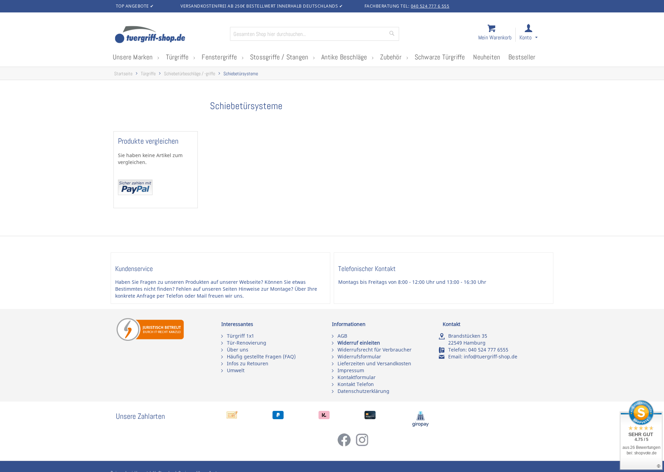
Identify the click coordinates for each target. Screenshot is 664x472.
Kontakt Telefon (356, 384)
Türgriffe (148, 74)
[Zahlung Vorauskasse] (232, 417)
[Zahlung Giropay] (420, 425)
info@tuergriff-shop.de (490, 356)
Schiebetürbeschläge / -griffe (189, 74)
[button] (535, 35)
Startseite (123, 74)
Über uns (237, 349)
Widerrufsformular (359, 356)
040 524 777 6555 (488, 349)
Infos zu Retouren (247, 363)
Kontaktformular (357, 377)
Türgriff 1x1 (240, 336)
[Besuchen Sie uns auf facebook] (346, 445)
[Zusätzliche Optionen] (135, 193)
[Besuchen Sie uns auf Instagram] (362, 445)
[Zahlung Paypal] (278, 417)
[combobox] (314, 34)
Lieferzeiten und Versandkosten (374, 363)
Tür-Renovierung (246, 342)
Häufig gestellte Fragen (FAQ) (261, 356)
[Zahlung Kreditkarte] (370, 417)
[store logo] (169, 35)
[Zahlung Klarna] (324, 417)
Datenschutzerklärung (363, 391)
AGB (342, 336)
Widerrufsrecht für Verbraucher (375, 349)
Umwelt (236, 370)
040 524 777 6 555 (430, 6)
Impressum (351, 370)
